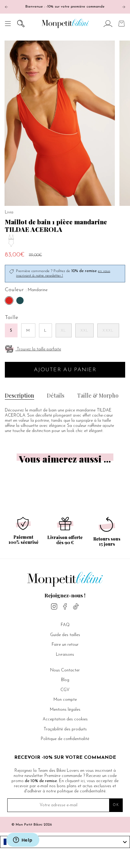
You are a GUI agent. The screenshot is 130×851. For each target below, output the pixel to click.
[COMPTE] (107, 23)
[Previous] (6, 7)
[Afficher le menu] (7, 23)
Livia (9, 212)
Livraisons (65, 654)
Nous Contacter (65, 670)
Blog (65, 680)
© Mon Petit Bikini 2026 (31, 825)
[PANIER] (121, 23)
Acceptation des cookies (65, 719)
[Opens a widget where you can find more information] (22, 840)
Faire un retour (65, 644)
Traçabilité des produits (65, 729)
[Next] (123, 7)
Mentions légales (65, 709)
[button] (20, 23)
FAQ (65, 625)
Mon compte (65, 699)
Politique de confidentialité (65, 739)
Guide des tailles (65, 635)
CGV (65, 690)
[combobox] (65, 842)
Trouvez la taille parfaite (39, 349)
